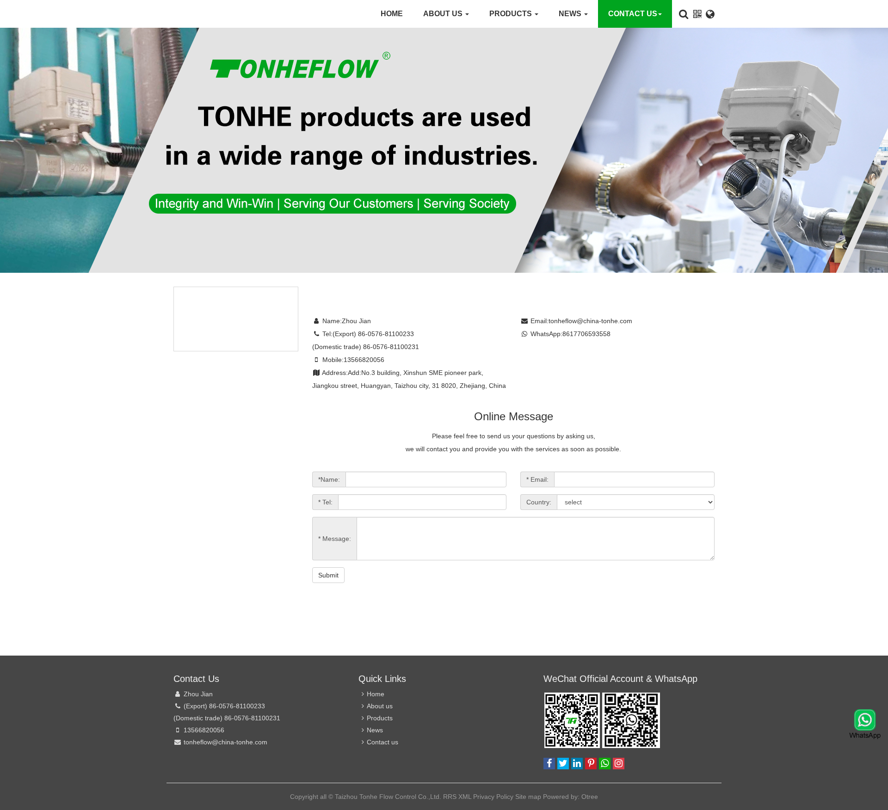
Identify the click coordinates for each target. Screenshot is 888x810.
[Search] (683, 14)
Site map (201, 387)
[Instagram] (618, 763)
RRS (449, 796)
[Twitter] (563, 763)
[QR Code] (697, 14)
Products (511, 14)
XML (464, 796)
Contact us (632, 14)
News (571, 14)
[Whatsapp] (604, 763)
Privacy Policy (493, 796)
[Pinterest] (591, 763)
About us (443, 14)
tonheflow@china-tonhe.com (590, 321)
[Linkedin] (577, 763)
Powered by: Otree (570, 796)
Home (392, 14)
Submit (328, 575)
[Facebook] (549, 763)
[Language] (710, 14)
